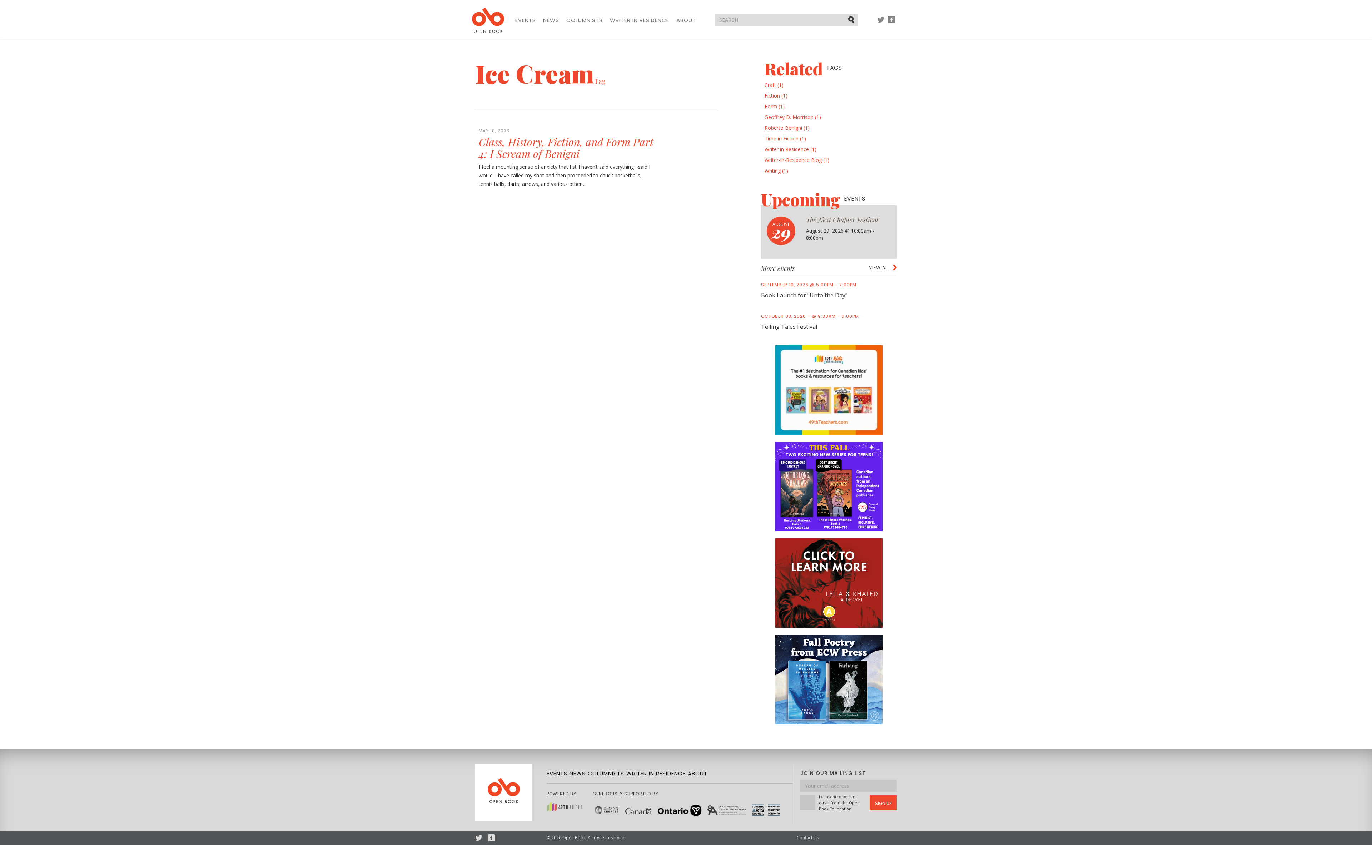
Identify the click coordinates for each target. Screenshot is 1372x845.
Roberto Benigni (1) (787, 127)
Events (525, 20)
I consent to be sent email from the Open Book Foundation (839, 802)
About (686, 20)
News (551, 20)
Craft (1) (774, 84)
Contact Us (808, 838)
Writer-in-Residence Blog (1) (797, 160)
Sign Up (883, 803)
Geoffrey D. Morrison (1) (793, 117)
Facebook (491, 837)
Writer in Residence (639, 20)
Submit (852, 19)
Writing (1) (776, 170)
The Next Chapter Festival (842, 220)
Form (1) (775, 106)
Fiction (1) (776, 95)
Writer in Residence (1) (790, 149)
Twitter (478, 837)
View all (879, 268)
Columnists (584, 20)
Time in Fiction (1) (785, 138)
